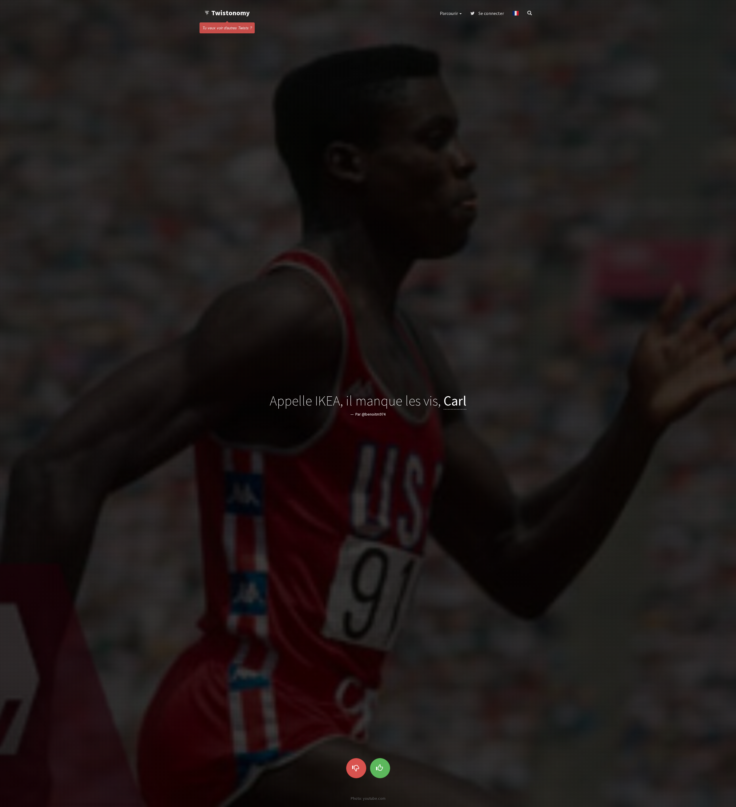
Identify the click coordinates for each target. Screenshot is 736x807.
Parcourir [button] (449, 13)
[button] (515, 13)
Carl (455, 400)
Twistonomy (230, 12)
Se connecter (491, 13)
